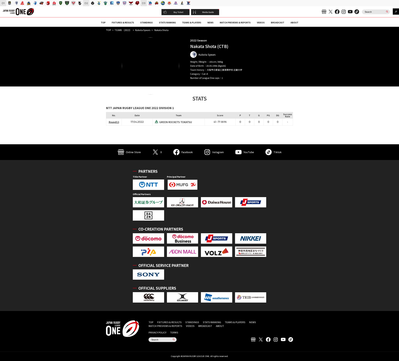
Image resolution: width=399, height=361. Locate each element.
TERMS (174, 332)
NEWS (210, 22)
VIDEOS (261, 22)
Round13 (114, 122)
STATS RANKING (167, 22)
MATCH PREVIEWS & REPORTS (235, 22)
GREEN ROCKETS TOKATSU (175, 122)
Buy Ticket (178, 12)
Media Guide (208, 12)
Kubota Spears (142, 30)
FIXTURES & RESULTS (123, 22)
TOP (103, 22)
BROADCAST (277, 22)
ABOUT (294, 22)
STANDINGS (146, 22)
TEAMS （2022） (123, 30)
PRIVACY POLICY (157, 332)
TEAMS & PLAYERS (191, 22)
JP (396, 11)
